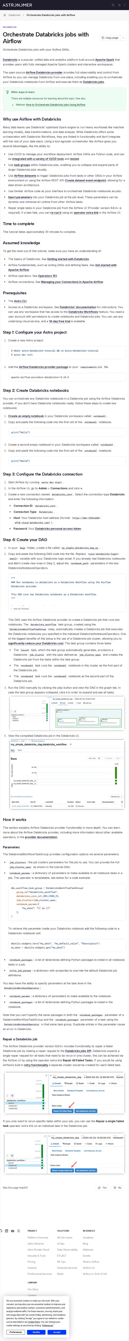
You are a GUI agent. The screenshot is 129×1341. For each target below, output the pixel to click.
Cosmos (32, 1267)
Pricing (31, 1261)
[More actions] (124, 5)
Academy (88, 1237)
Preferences (16, 1332)
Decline (36, 1332)
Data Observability (67, 1249)
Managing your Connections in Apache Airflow (72, 282)
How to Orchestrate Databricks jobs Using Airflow (55, 104)
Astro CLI (20, 301)
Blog (85, 1243)
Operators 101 (47, 276)
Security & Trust (36, 1255)
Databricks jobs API (78, 1051)
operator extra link (86, 212)
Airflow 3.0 (89, 1267)
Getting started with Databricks (68, 259)
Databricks (10, 59)
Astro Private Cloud (38, 1249)
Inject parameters (20, 197)
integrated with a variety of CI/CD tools (38, 159)
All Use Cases (64, 1237)
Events (86, 1255)
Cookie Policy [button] (34, 1322)
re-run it (55, 212)
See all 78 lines (21, 608)
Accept (56, 1332)
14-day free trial (59, 321)
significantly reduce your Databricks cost (35, 643)
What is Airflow (91, 1261)
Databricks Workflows (83, 311)
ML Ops (61, 1261)
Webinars (88, 1249)
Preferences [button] (47, 1325)
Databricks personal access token (58, 528)
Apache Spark (104, 59)
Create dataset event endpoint (85, 180)
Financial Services (67, 1267)
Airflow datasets (25, 175)
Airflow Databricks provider (44, 72)
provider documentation (41, 837)
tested (74, 159)
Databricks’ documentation (78, 307)
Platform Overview (38, 1237)
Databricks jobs (93, 82)
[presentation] (67, 590)
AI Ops (60, 1243)
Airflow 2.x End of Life (95, 1273)
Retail (60, 1273)
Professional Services (40, 1273)
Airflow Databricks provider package (43, 367)
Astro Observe (36, 1243)
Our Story (33, 1289)
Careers (32, 1295)
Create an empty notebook (26, 416)
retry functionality (36, 1065)
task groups (22, 165)
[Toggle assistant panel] (119, 5)
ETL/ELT (61, 1255)
